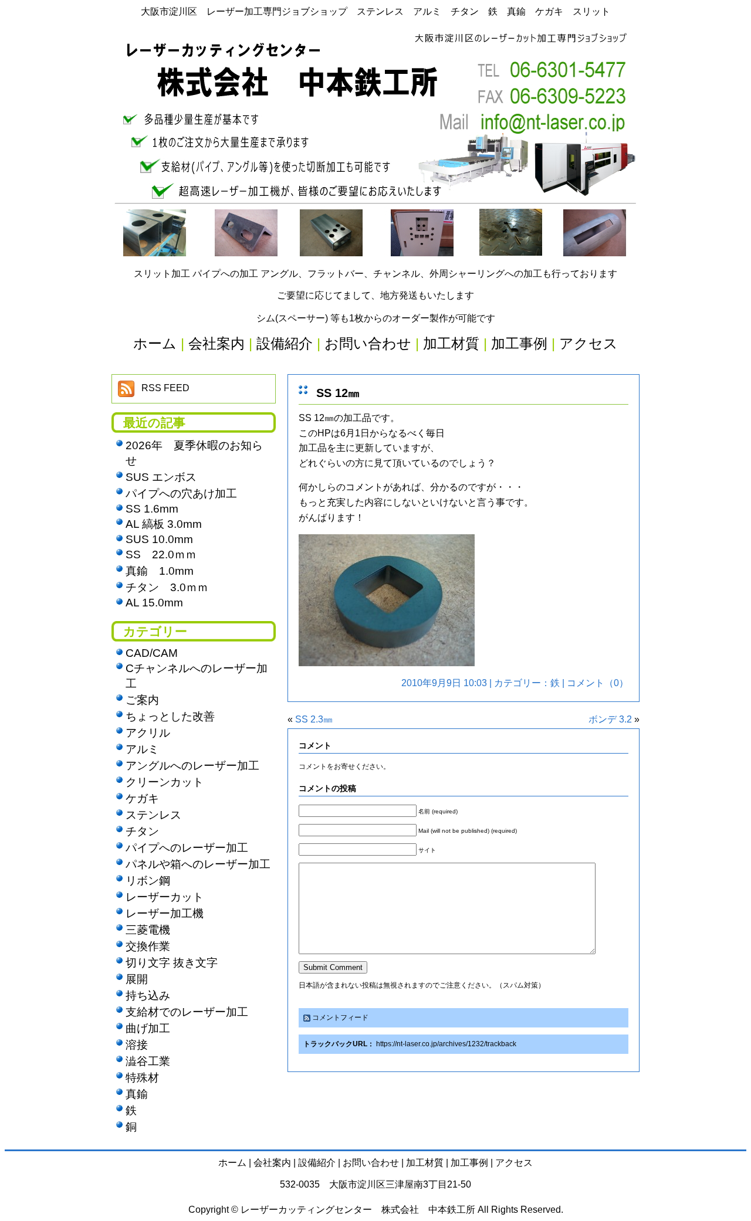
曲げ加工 (148, 1028)
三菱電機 (148, 930)
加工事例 (469, 1163)
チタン (142, 831)
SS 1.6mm (152, 509)
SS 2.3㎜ (314, 719)
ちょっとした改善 (170, 716)
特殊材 (142, 1077)
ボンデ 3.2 (610, 719)
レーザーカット (165, 897)
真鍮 (137, 1094)
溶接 (137, 1045)
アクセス (514, 1163)
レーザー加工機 (165, 913)
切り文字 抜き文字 (172, 963)
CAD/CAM (152, 653)
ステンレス (153, 815)
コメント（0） (597, 683)
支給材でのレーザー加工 (187, 1012)
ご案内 (142, 700)
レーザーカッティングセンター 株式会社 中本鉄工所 (358, 1210)
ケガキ (142, 798)
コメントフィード (340, 1017)
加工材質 (425, 1163)
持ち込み (148, 995)
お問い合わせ (371, 1163)
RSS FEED (165, 388)
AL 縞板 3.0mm (164, 524)
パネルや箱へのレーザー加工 (198, 864)
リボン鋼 (148, 880)
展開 (137, 979)
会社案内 (272, 1163)
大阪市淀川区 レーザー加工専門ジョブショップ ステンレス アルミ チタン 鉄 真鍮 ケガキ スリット (375, 11)
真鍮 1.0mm (160, 571)
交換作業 (148, 946)
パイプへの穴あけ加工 (181, 493)
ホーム (232, 1163)
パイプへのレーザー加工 (187, 848)
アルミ (142, 749)
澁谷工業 (148, 1061)
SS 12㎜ (338, 392)
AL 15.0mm (154, 602)
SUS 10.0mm (159, 539)
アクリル (148, 733)
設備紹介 (317, 1163)
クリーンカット (165, 782)
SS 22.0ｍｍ (161, 554)
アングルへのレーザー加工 (192, 765)
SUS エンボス (161, 477)
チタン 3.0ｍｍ (167, 587)
